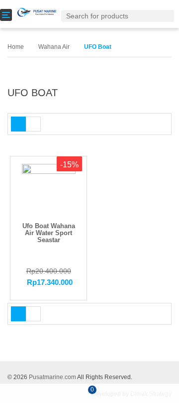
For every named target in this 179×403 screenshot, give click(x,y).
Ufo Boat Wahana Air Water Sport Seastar (48, 233)
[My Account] (123, 393)
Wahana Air (54, 46)
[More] (157, 393)
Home (15, 46)
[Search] (168, 15)
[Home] (22, 392)
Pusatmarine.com (52, 377)
